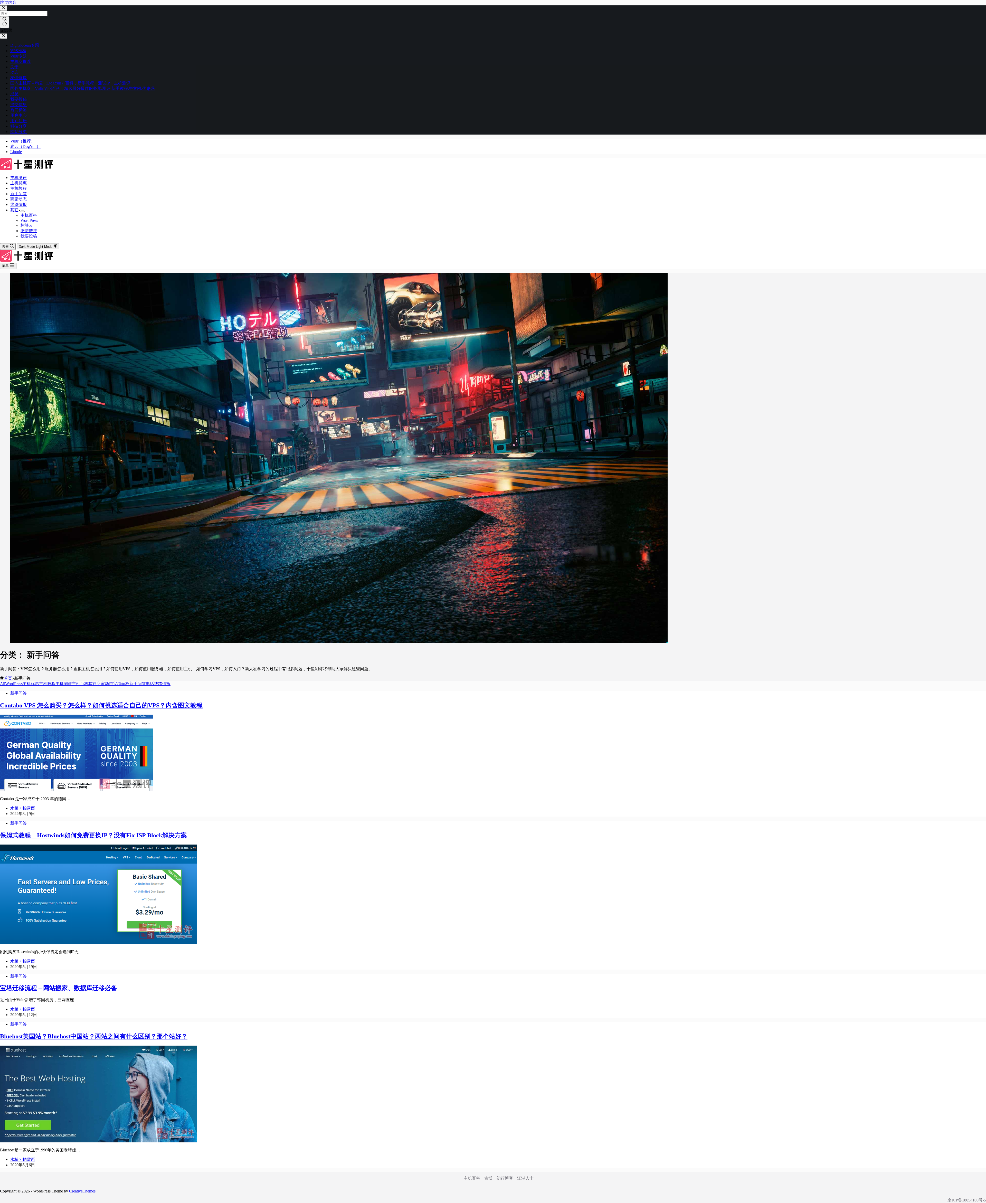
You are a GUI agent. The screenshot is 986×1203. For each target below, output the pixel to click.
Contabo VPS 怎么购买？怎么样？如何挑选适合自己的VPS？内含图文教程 (101, 705)
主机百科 (29, 215)
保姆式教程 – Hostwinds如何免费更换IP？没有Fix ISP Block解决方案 (93, 835)
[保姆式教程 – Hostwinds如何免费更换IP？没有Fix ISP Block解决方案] (98, 943)
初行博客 (505, 1178)
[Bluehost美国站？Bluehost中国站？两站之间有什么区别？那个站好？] (98, 1141)
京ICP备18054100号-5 (966, 1200)
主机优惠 (18, 183)
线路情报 (18, 204)
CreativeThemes (82, 1191)
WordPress (29, 220)
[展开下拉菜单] (23, 211)
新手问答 (18, 194)
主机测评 (18, 177)
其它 (14, 210)
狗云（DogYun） (25, 146)
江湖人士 (525, 1178)
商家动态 (18, 199)
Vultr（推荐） (22, 141)
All (2, 683)
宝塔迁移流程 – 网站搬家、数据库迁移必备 (58, 988)
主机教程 (18, 188)
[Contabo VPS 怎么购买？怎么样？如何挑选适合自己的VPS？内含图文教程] (76, 790)
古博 (488, 1178)
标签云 (27, 225)
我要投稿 (29, 236)
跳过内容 (8, 2)
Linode (16, 151)
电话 (150, 683)
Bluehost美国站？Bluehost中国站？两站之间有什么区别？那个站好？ (93, 1036)
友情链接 (29, 231)
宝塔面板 (121, 683)
